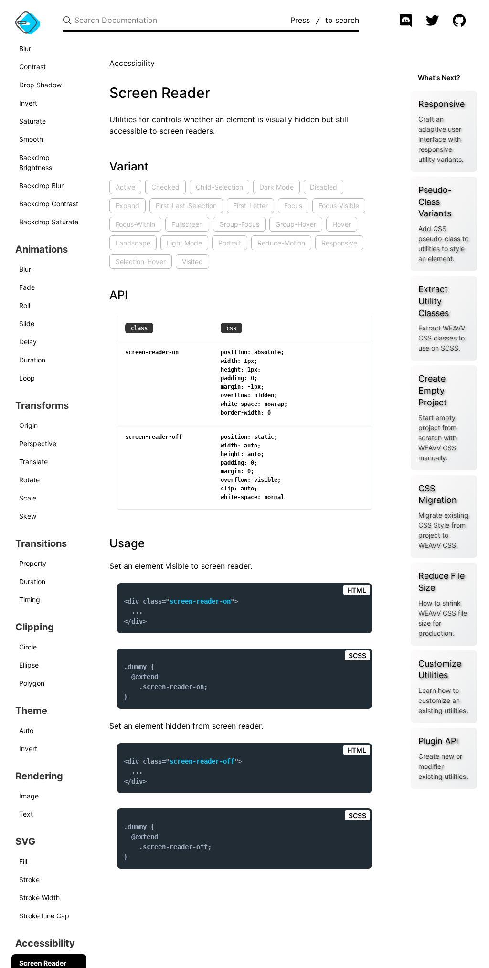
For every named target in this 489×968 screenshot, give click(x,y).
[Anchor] (104, 167)
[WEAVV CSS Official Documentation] (27, 22)
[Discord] (406, 21)
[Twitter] (433, 21)
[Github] (460, 21)
